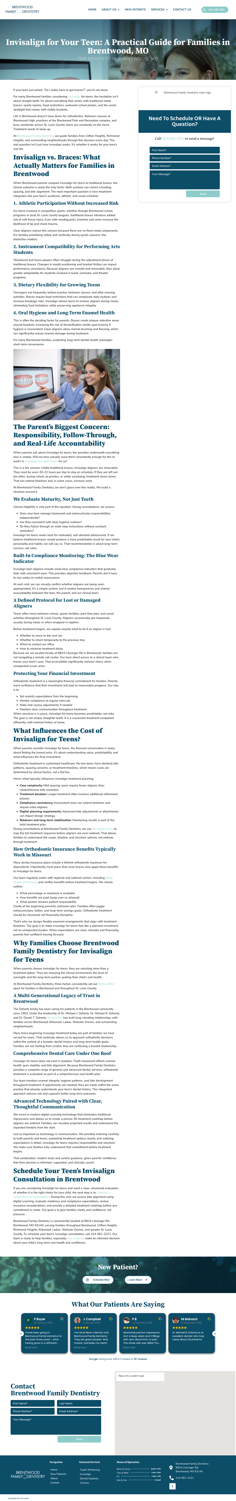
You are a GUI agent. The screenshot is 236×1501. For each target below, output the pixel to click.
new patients (75, 1238)
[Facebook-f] (172, 1486)
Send (203, 193)
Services (157, 9)
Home (92, 9)
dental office (106, 984)
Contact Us (182, 9)
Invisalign (74, 96)
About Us (109, 9)
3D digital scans (102, 829)
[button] (215, 1333)
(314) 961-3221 (173, 138)
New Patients (135, 9)
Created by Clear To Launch (18, 1498)
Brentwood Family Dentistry (35, 136)
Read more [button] (31, 1347)
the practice (54, 1018)
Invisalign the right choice (41, 461)
